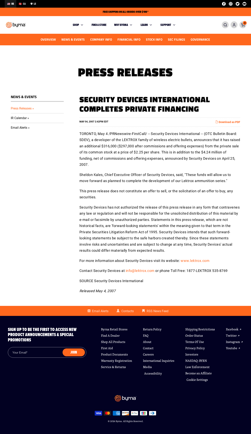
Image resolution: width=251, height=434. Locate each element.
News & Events (73, 39)
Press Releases (21, 108)
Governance (200, 39)
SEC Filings (176, 39)
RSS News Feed (157, 311)
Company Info (101, 39)
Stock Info (154, 39)
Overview (48, 39)
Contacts (127, 311)
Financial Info (128, 39)
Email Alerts (19, 127)
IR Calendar (19, 118)
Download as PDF (229, 122)
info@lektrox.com (140, 271)
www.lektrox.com (195, 261)
